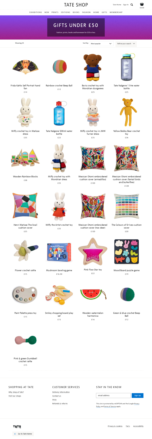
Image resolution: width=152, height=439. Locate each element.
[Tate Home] (27, 427)
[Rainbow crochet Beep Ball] (59, 67)
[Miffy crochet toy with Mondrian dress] (59, 158)
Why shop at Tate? (16, 392)
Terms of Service (110, 406)
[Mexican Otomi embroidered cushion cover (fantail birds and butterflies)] (127, 158)
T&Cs (128, 426)
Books (76, 12)
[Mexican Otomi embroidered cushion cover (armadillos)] (93, 158)
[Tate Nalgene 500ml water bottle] (59, 112)
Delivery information (61, 392)
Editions (65, 12)
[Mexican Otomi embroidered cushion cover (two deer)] (93, 206)
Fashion (86, 12)
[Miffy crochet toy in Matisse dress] (25, 112)
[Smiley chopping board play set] (59, 294)
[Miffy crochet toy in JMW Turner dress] (93, 112)
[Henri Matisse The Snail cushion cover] (25, 206)
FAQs (54, 400)
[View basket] (142, 4)
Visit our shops (15, 396)
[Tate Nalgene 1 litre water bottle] (127, 67)
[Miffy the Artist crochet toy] (59, 206)
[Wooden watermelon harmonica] (93, 294)
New (47, 12)
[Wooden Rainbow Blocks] (25, 158)
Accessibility (138, 426)
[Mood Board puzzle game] (127, 252)
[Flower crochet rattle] (25, 252)
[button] (132, 5)
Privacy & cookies (115, 426)
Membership (116, 12)
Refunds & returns (60, 403)
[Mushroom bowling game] (59, 252)
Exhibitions (35, 12)
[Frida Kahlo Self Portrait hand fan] (25, 67)
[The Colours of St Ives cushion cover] (127, 206)
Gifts (104, 12)
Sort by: (86, 43)
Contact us (56, 396)
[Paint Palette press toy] (25, 294)
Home (96, 12)
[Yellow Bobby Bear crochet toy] (127, 112)
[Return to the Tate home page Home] (76, 5)
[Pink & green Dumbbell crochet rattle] (25, 340)
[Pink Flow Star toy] (93, 252)
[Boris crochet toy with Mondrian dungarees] (93, 67)
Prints (55, 12)
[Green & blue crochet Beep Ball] (127, 294)
